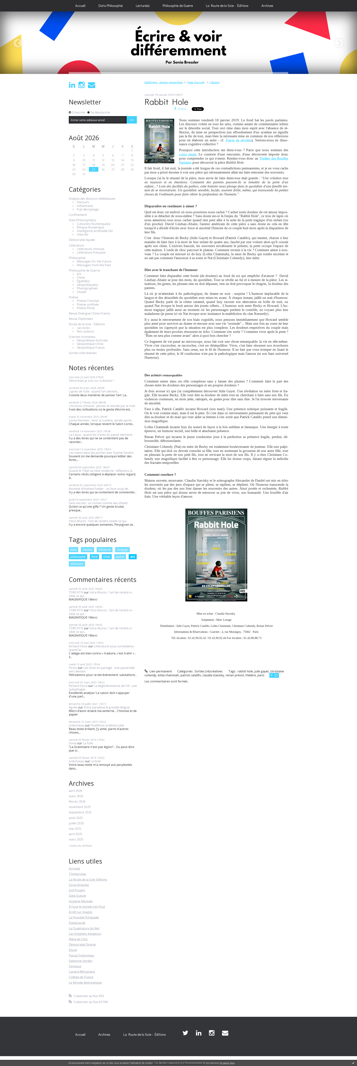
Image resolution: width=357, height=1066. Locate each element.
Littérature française (91, 252)
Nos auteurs (85, 331)
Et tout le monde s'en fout (87, 907)
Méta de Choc (78, 939)
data (73, 550)
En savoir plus (227, 1063)
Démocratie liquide (82, 240)
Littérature (76, 245)
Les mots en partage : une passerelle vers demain (102, 669)
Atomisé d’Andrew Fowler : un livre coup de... (99, 489)
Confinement (78, 215)
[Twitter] (185, 1033)
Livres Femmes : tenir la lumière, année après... (101, 420)
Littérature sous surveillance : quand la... (102, 648)
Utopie (81, 292)
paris (260, 675)
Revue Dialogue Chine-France (89, 313)
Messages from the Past (94, 265)
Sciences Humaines (82, 337)
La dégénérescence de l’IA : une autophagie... (103, 687)
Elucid (73, 950)
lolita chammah (168, 675)
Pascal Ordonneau (81, 955)
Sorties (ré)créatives (83, 353)
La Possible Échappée (84, 917)
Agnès (73, 707)
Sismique (75, 966)
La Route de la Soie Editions (88, 879)
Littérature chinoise (90, 249)
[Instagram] (81, 85)
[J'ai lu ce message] (353, 1062)
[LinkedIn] (72, 85)
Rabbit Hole (166, 101)
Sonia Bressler (79, 885)
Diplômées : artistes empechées (163, 82)
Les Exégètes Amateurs (85, 934)
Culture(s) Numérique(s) (93, 224)
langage (122, 550)
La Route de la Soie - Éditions (227, 5)
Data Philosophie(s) (82, 220)
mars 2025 (76, 839)
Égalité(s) (83, 281)
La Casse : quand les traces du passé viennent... (101, 435)
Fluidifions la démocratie (107, 725)
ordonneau (76, 725)
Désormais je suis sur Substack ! (91, 381)
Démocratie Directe (82, 944)
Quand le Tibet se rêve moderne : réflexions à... (101, 471)
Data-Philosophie (110, 5)
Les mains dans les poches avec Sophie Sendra (101, 453)
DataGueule (77, 923)
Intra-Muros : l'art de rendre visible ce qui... (98, 521)
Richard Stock (78, 646)
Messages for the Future (94, 261)
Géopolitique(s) (87, 285)
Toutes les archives (80, 845)
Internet (82, 234)
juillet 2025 (76, 823)
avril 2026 (75, 791)
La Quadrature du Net (84, 928)
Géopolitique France (91, 347)
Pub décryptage (88, 209)
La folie (88, 743)
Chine (81, 277)
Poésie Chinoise (88, 301)
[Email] (91, 85)
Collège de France (81, 977)
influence (104, 550)
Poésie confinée (88, 304)
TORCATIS (76, 592)
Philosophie (77, 258)
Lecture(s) (142, 5)
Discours (83, 202)
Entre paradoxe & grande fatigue (107, 707)
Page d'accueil (195, 82)
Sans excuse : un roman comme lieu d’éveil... (99, 503)
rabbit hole (245, 671)
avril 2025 (75, 834)
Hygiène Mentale (81, 901)
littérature (76, 564)
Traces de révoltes (239, 140)
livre (94, 557)
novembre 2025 (80, 807)
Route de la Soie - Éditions (87, 324)
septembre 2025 (80, 812)
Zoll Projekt (77, 890)
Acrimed (74, 869)
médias (87, 550)
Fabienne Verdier (81, 961)
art (132, 557)
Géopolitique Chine (90, 344)
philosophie (78, 557)
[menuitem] (80, 6)
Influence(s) (85, 206)
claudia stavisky (213, 675)
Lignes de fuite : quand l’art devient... (94, 391)
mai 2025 (75, 828)
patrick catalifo (190, 675)
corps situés (187, 154)
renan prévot (235, 675)
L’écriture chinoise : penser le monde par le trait (102, 406)
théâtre (250, 675)
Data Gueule (77, 896)
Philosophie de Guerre (178, 5)
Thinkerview (77, 874)
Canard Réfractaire (82, 972)
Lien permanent (160, 671)
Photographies (87, 288)
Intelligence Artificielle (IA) (95, 231)
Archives (267, 5)
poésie (120, 557)
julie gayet (261, 671)
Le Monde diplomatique (85, 983)
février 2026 (77, 801)
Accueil (80, 5)
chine (106, 557)
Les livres (83, 328)
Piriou (73, 668)
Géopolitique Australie (92, 340)
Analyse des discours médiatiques (92, 198)
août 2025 (76, 818)
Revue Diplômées (81, 319)
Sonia (73, 743)
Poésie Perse (86, 308)
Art (79, 274)
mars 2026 (76, 796)
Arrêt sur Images (80, 912)
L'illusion (214, 82)
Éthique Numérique (90, 227)
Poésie (73, 297)
